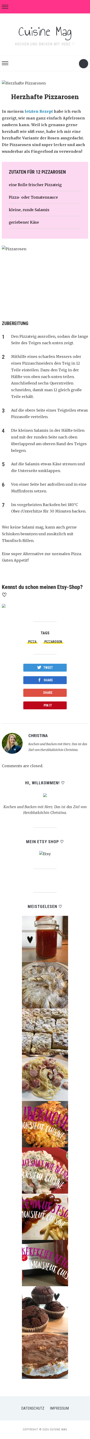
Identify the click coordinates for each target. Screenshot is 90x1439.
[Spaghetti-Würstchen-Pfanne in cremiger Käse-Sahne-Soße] (45, 1077)
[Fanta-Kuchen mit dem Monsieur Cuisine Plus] (45, 1355)
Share (48, 680)
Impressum (59, 1408)
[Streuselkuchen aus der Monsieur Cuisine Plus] (45, 1031)
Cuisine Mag (45, 31)
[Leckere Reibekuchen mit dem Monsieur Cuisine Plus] (45, 1123)
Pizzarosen (53, 642)
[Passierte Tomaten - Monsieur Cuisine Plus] (45, 938)
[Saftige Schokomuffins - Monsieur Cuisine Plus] (45, 1309)
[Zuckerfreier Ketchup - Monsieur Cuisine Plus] (45, 1262)
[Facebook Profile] (53, 735)
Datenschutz (32, 1408)
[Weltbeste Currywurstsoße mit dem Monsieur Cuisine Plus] (45, 1216)
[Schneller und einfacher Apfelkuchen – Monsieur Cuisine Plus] (45, 984)
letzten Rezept (39, 111)
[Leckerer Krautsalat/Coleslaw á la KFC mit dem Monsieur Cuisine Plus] (45, 1170)
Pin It (48, 705)
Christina (38, 735)
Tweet (48, 667)
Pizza (32, 642)
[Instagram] (58, 735)
